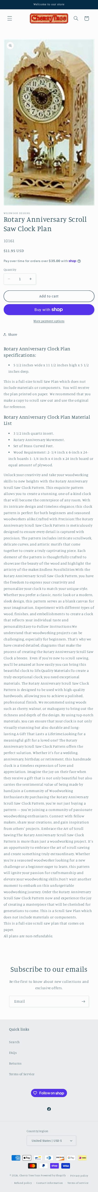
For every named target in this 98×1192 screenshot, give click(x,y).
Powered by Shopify (53, 1175)
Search (14, 1042)
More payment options (49, 321)
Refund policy (23, 1182)
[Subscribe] (83, 1001)
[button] (9, 18)
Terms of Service (22, 1074)
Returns (15, 1063)
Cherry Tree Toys (29, 1175)
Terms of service (77, 1182)
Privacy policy (79, 1175)
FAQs (13, 1052)
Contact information (49, 1182)
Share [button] (12, 334)
